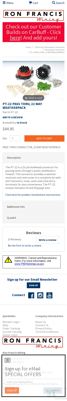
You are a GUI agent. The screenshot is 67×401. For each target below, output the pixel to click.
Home (28, 47)
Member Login (11, 322)
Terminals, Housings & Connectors (49, 47)
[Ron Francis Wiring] (33, 16)
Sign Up (33, 285)
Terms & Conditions (47, 331)
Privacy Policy (43, 328)
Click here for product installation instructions (32, 194)
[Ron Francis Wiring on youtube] (50, 295)
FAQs (5, 325)
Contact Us (41, 325)
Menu (9, 3)
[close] (7, 360)
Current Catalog (12, 331)
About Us (40, 322)
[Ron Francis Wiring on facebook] (32, 295)
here (15, 37)
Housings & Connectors (54, 49)
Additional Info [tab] (16, 206)
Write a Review (13, 117)
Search (59, 3)
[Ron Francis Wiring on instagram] (41, 295)
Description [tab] (14, 157)
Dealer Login (10, 335)
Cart (35, 3)
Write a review (47, 240)
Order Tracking (11, 328)
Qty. (5, 138)
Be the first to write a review (24, 245)
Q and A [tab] (11, 217)
